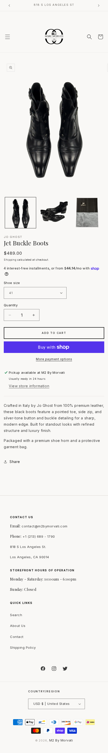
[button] (7, 36)
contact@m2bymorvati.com (45, 526)
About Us (17, 626)
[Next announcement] (98, 5)
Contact (17, 637)
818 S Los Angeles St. (28, 547)
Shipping (10, 259)
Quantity (11, 305)
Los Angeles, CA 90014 (29, 557)
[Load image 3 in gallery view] (87, 212)
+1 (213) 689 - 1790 (39, 536)
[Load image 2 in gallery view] (53, 212)
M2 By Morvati (61, 740)
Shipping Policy (23, 647)
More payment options (54, 359)
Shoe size (12, 283)
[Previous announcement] (9, 5)
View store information (29, 386)
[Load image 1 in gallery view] (20, 212)
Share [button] (15, 461)
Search (16, 615)
